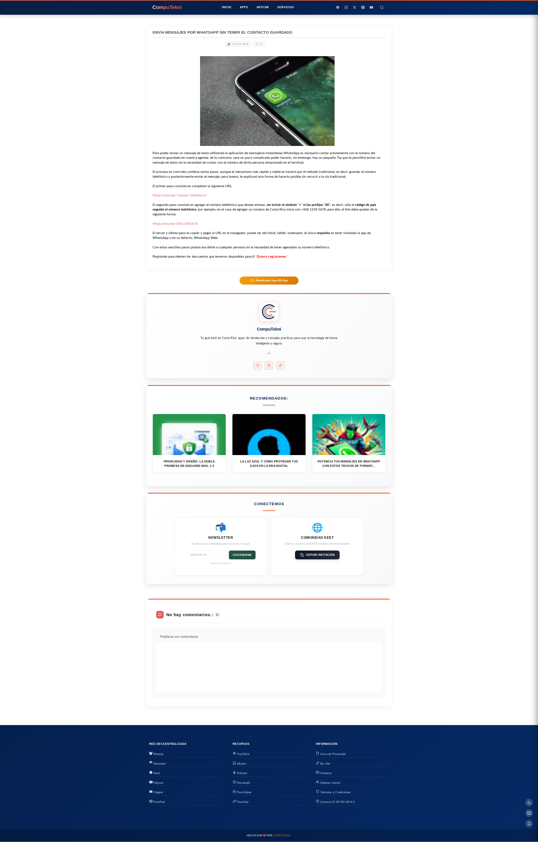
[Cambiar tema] (529, 802)
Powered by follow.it (221, 563)
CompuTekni (281, 835)
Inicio (226, 7)
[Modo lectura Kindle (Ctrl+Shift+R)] (529, 813)
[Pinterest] (363, 7)
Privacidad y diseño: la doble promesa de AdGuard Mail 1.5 (189, 463)
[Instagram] (346, 7)
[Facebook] (337, 7)
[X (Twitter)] (354, 7)
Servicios (285, 7)
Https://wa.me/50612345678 (175, 223)
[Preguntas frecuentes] (269, 365)
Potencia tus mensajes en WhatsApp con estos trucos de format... (349, 463)
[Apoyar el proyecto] (257, 365)
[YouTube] (371, 7)
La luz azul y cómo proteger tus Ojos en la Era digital (269, 463)
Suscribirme (242, 554)
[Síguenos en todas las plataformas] (280, 365)
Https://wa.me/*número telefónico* (180, 195)
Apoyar (263, 7)
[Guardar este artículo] (529, 823)
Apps (244, 7)
